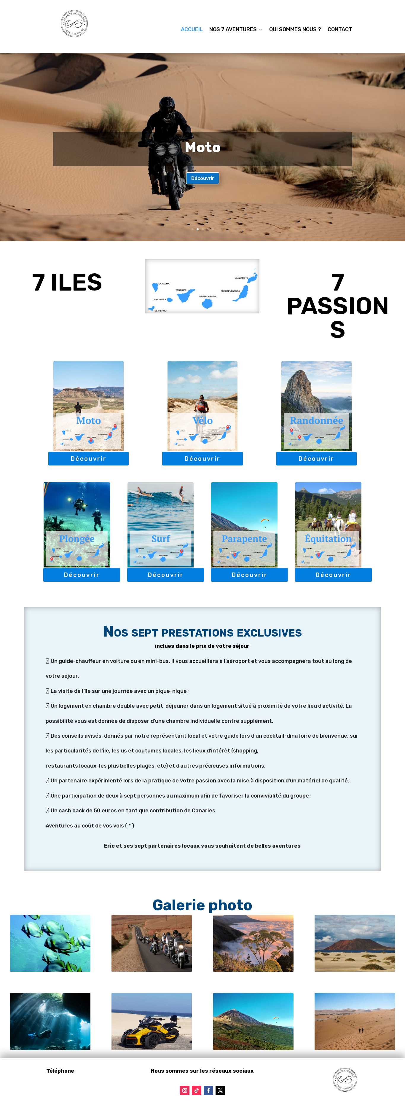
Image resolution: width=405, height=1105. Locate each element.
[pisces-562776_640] (50, 970)
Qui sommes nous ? (295, 30)
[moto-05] (151, 970)
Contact (340, 30)
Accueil (192, 30)
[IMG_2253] (253, 970)
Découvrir (202, 178)
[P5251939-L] (355, 1048)
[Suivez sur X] (220, 1090)
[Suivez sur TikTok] (196, 1090)
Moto (203, 147)
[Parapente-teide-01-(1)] (253, 1048)
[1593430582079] (50, 1048)
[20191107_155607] (151, 1048)
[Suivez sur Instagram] (184, 1090)
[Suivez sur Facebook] (208, 1090)
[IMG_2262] (355, 970)
